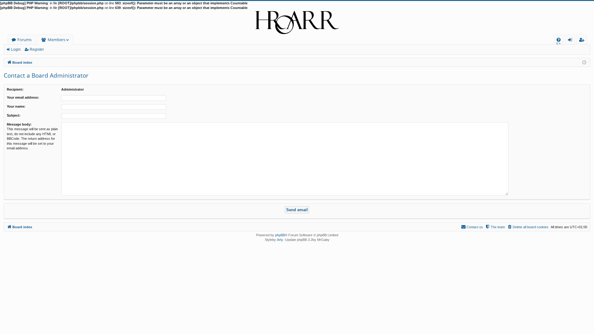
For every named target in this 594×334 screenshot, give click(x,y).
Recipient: (15, 89)
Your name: (16, 106)
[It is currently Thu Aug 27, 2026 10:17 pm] (584, 62)
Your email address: (23, 97)
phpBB (280, 235)
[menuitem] (558, 40)
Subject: (13, 115)
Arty (280, 240)
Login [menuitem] (571, 41)
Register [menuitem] (582, 41)
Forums (24, 39)
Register (37, 49)
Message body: (19, 124)
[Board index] (297, 23)
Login (16, 49)
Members (56, 39)
